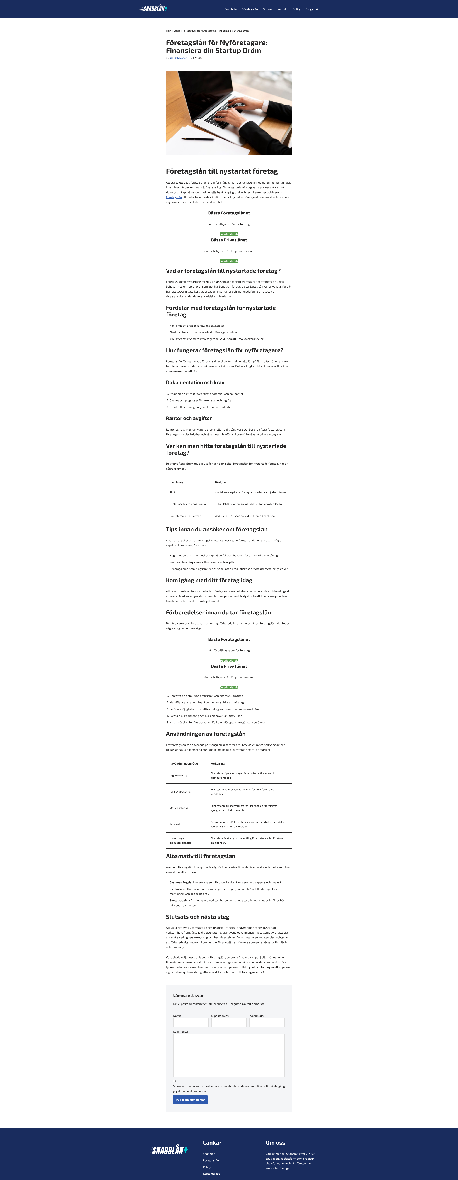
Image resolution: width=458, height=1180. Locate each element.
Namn (178, 1015)
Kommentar (181, 1031)
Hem (168, 30)
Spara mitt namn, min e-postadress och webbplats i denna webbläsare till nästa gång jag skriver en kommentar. (229, 1088)
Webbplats (256, 1015)
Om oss (267, 9)
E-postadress (221, 1015)
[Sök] (317, 9)
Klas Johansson (178, 57)
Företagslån (250, 9)
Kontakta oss (211, 1173)
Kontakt (282, 9)
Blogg (309, 9)
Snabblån (231, 9)
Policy (297, 9)
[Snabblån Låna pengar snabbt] (153, 9)
